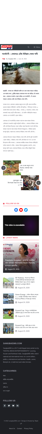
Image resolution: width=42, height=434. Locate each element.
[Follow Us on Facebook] (4, 405)
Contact (19, 428)
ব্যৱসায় (5, 383)
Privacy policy (28, 428)
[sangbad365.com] (6, 47)
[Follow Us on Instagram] (13, 405)
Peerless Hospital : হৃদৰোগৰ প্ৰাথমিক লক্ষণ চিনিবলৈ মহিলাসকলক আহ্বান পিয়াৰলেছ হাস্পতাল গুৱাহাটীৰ (20, 263)
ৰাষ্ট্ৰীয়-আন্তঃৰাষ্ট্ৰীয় (8, 379)
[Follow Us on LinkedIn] (17, 405)
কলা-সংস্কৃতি (6, 391)
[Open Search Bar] (28, 47)
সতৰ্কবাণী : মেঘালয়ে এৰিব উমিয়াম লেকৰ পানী (20, 53)
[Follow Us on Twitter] (9, 405)
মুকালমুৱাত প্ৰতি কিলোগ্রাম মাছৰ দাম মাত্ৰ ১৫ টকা (15, 182)
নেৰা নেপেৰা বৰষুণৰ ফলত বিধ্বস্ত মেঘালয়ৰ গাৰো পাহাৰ (27, 168)
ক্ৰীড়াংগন (5, 387)
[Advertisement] (21, 22)
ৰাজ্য (4, 375)
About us (12, 428)
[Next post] (38, 183)
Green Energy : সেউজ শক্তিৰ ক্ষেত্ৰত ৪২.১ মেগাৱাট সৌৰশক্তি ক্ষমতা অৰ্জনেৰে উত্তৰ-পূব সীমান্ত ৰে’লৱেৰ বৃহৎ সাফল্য (26, 297)
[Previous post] (3, 168)
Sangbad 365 (12, 59)
